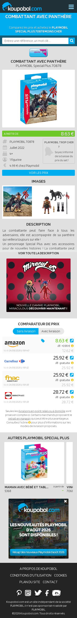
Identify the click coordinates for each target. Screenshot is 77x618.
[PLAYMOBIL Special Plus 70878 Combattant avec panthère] (17, 215)
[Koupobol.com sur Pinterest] (19, 593)
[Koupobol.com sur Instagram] (28, 593)
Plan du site (29, 582)
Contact (50, 582)
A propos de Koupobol (38, 568)
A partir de (11, 133)
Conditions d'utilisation (30, 575)
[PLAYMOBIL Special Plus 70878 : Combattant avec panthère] (38, 98)
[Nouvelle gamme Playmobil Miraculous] (38, 285)
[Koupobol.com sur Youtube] (56, 593)
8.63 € (67, 133)
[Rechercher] (71, 41)
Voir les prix (38, 173)
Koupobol (24, 7)
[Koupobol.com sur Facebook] (47, 593)
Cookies (60, 575)
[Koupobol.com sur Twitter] (38, 593)
